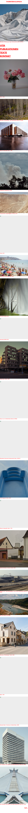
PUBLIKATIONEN (9, 49)
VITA (2, 46)
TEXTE (3, 53)
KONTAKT (5, 56)
